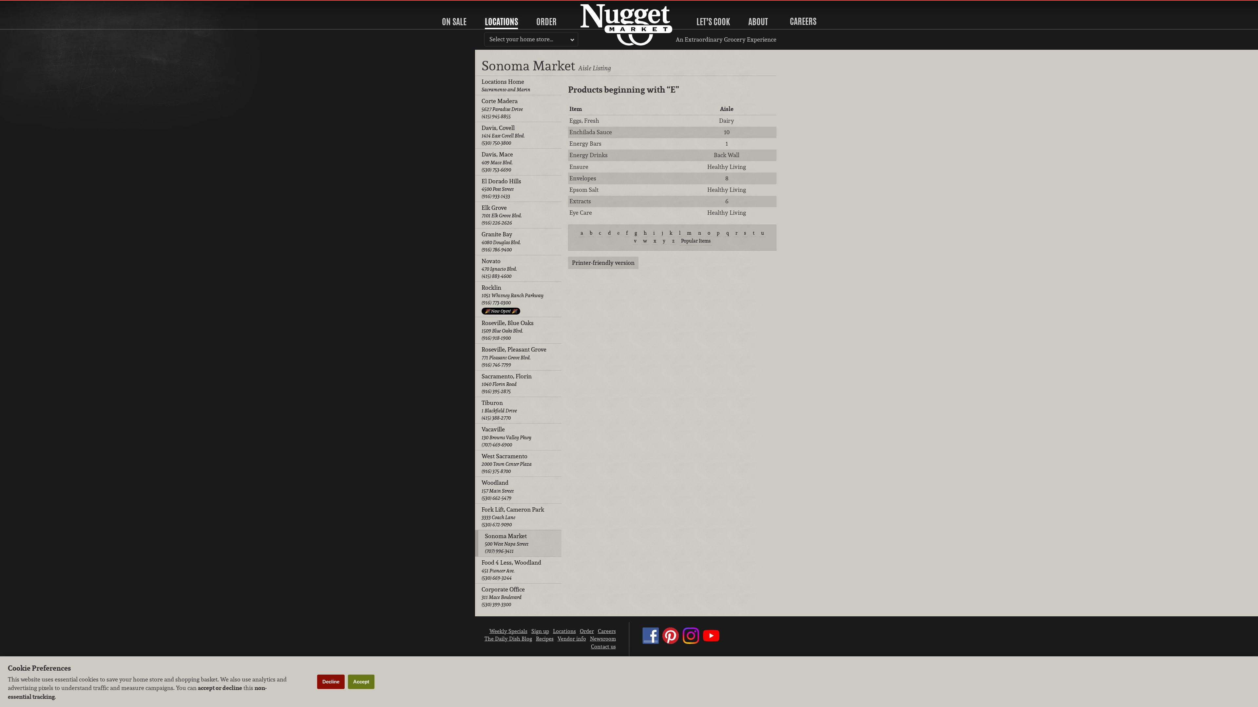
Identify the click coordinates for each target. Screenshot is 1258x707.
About (758, 21)
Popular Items (696, 241)
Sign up (540, 631)
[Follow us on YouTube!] (711, 642)
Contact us (603, 646)
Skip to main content (31, 5)
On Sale (454, 21)
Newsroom (603, 638)
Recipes (545, 638)
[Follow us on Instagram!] (691, 642)
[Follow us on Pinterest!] (670, 642)
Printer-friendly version (603, 262)
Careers (803, 21)
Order (546, 21)
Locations (501, 21)
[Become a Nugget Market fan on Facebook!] (650, 642)
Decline (330, 681)
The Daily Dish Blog (508, 638)
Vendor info (572, 638)
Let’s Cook (713, 21)
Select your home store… (521, 39)
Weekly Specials (508, 631)
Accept (361, 681)
